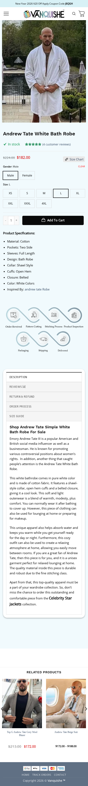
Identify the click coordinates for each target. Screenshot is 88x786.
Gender (7, 166)
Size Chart (76, 159)
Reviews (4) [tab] (17, 387)
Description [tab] (18, 377)
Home (25, 774)
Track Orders (41, 774)
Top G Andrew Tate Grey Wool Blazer (22, 734)
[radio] (10, 175)
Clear (81, 166)
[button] (6, 13)
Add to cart (56, 220)
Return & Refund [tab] (22, 396)
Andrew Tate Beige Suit (66, 732)
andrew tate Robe (37, 289)
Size (5, 184)
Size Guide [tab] (16, 416)
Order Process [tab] (20, 406)
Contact (60, 774)
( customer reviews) (56, 144)
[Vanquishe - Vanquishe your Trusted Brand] (44, 13)
